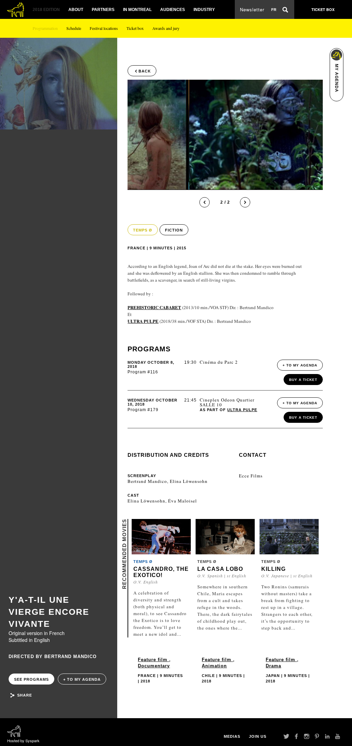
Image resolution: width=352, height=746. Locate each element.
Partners (103, 9)
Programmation (45, 28)
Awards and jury (165, 28)
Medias (232, 736)
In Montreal (137, 9)
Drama (273, 665)
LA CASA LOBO (220, 569)
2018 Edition (46, 9)
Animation (214, 665)
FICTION (174, 230)
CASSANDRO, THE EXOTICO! (161, 572)
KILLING (273, 569)
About (75, 9)
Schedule (73, 28)
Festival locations (104, 28)
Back (145, 71)
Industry (204, 9)
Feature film (153, 659)
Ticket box (135, 28)
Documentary (154, 665)
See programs (31, 679)
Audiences (172, 9)
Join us (257, 736)
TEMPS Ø (142, 230)
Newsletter (252, 9)
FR (273, 10)
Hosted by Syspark (23, 740)
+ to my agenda (82, 679)
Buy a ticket (303, 380)
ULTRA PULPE (242, 410)
